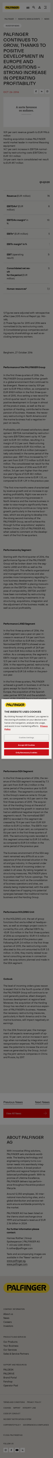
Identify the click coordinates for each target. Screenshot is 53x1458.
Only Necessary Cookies (26, 752)
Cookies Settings (26, 737)
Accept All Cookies (26, 745)
